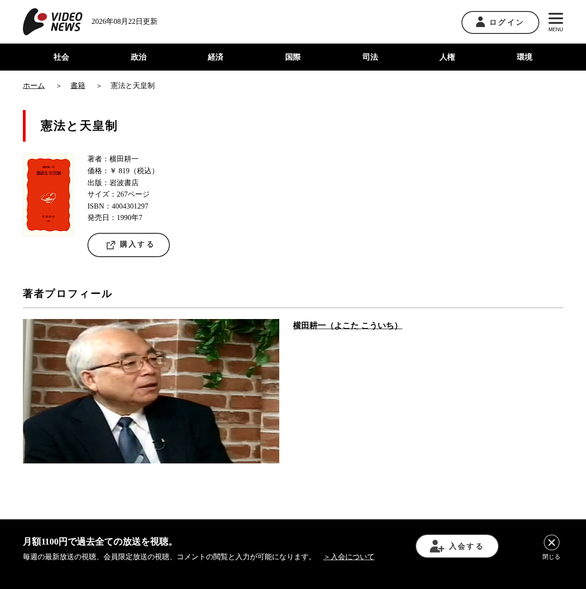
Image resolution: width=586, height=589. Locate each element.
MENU (555, 29)
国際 (293, 57)
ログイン (507, 22)
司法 (370, 57)
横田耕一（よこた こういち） (347, 325)
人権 (447, 57)
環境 (524, 57)
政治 (138, 57)
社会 (61, 57)
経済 (215, 57)
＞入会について (348, 557)
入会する (466, 546)
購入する (137, 244)
